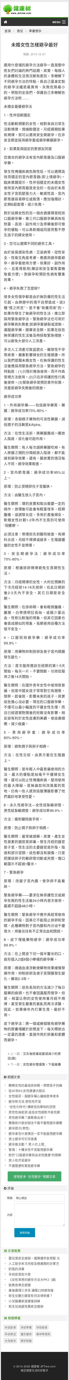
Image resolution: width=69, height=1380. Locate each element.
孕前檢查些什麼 (20, 1274)
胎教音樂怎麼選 (20, 1285)
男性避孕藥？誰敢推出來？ (27, 1117)
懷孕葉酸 (26, 1341)
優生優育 (26, 1334)
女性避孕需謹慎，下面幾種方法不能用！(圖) (34, 1066)
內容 (9, 1215)
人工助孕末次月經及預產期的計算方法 (32, 1263)
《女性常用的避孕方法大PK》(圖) (32, 1279)
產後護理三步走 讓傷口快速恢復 (31, 1290)
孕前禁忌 (10, 1334)
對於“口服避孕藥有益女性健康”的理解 (35, 1155)
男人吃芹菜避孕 (20, 1160)
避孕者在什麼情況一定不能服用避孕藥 (35, 1133)
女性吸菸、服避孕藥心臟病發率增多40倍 (32, 1096)
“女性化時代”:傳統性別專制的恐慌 (32, 1107)
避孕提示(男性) (19, 1128)
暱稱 (9, 1198)
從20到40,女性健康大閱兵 (27, 1090)
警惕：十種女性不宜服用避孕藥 (31, 1149)
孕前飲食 (10, 1327)
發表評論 (25, 1232)
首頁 (8, 30)
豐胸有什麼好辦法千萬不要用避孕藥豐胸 (33, 1123)
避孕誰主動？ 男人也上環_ (27, 1144)
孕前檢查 (42, 1327)
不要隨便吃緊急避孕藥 (24, 1165)
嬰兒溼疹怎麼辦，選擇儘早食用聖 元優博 (32, 1258)
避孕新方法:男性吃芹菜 (25, 1101)
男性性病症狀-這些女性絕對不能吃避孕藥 (32, 1112)
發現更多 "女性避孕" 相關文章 (35, 1176)
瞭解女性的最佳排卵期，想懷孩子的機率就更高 (33, 1085)
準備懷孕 (35, 30)
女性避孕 (10, 1341)
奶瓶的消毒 (16, 1269)
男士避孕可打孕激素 (23, 1139)
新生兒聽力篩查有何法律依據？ (31, 1295)
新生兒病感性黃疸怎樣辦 (26, 1306)
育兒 (20, 30)
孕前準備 (26, 1327)
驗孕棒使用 (43, 1334)
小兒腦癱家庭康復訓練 (24, 1301)
